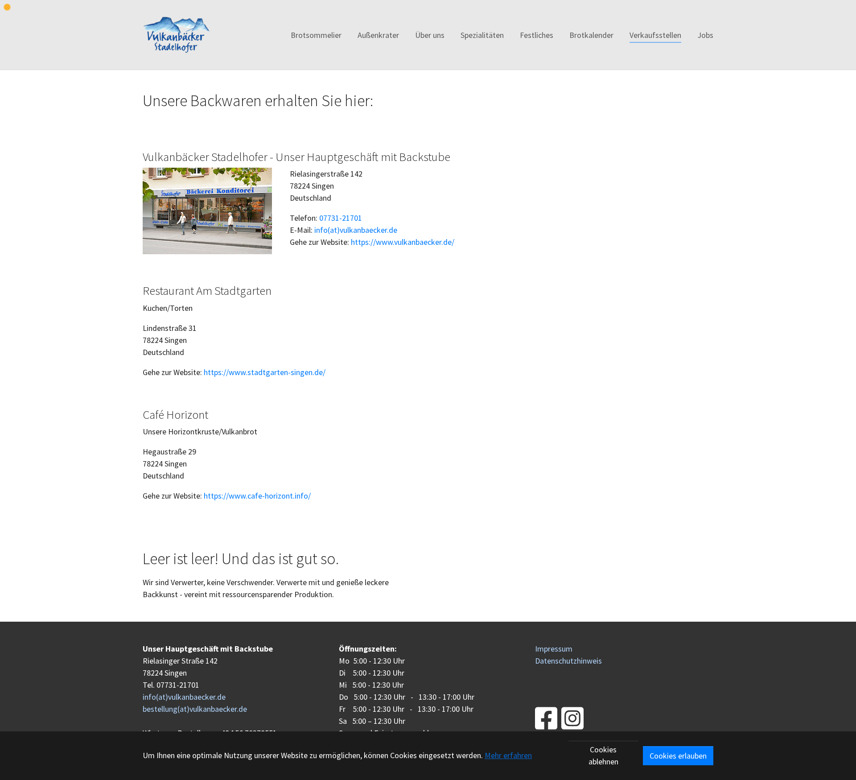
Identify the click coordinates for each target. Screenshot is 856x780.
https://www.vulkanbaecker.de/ (402, 242)
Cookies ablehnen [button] (603, 755)
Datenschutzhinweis (568, 661)
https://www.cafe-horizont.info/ (257, 496)
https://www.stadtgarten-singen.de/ (264, 372)
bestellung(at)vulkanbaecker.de (195, 709)
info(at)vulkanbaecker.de (355, 230)
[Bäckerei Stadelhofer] (176, 35)
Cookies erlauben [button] (678, 756)
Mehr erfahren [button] (508, 755)
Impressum (553, 649)
